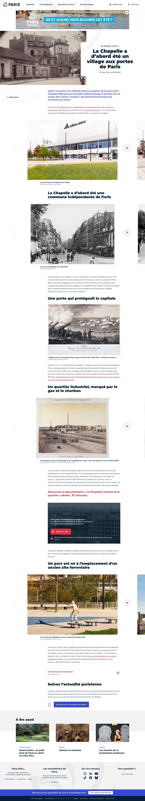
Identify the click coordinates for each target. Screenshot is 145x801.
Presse (75, 798)
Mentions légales (37, 798)
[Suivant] (127, 148)
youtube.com (79, 519)
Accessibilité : (58, 798)
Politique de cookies (97, 798)
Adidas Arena (66, 107)
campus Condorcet (91, 110)
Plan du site (110, 798)
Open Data (83, 798)
